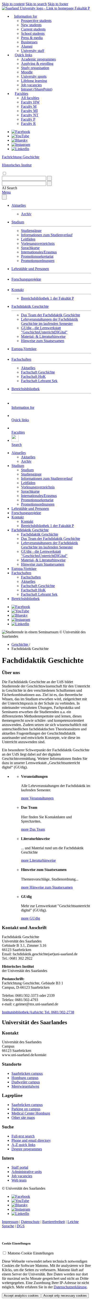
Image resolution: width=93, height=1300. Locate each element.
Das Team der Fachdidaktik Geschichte (50, 315)
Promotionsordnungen (37, 261)
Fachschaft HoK (33, 376)
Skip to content (13, 4)
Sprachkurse (30, 248)
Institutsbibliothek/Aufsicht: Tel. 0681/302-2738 (38, 1012)
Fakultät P (82, 8)
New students (31, 25)
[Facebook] (20, 132)
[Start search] (49, 178)
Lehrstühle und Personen (30, 269)
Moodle (27, 72)
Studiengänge (31, 231)
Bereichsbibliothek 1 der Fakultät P (47, 298)
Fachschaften (21, 359)
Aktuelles (18, 205)
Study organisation (35, 68)
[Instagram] (20, 145)
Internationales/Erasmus (39, 252)
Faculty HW (30, 102)
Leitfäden (28, 239)
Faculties (21, 94)
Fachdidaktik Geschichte (30, 306)
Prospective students (36, 21)
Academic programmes (38, 59)
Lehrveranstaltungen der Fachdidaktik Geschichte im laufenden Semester (49, 321)
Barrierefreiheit (53, 1222)
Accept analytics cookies (21, 1295)
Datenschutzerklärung (70, 1287)
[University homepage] (38, 8)
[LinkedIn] (20, 149)
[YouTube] (20, 136)
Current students (33, 29)
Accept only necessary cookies (65, 1295)
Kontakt (17, 290)
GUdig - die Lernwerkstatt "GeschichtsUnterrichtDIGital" (44, 330)
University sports (33, 76)
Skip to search (36, 4)
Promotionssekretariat (37, 256)
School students (33, 33)
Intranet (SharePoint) (36, 89)
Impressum (10, 1222)
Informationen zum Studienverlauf (46, 235)
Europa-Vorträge (23, 349)
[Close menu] (4, 197)
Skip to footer (58, 4)
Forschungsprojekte (26, 279)
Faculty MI (29, 111)
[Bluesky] (19, 140)
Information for (25, 16)
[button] (9, 188)
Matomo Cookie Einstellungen (31, 1253)
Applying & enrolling (37, 63)
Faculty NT (29, 115)
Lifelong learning (34, 81)
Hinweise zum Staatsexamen (42, 341)
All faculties (30, 98)
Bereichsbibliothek (25, 389)
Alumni (26, 46)
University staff (32, 51)
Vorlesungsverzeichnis (38, 243)
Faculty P (28, 119)
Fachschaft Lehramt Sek (39, 381)
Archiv (26, 214)
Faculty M (28, 106)
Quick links (23, 55)
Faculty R (28, 124)
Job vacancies (31, 85)
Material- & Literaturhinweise (43, 336)
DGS (21, 1226)
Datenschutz (30, 1222)
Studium (17, 222)
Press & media (32, 38)
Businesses (29, 42)
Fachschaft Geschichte (38, 372)
